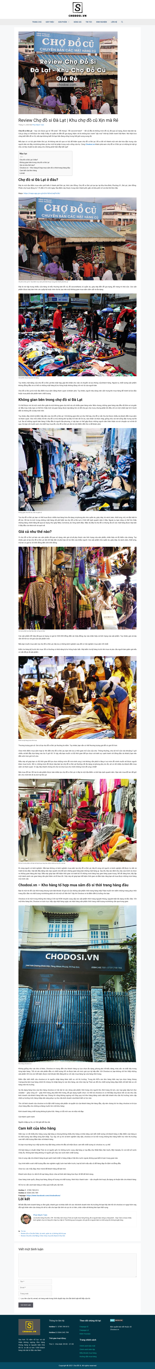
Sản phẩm (62, 22)
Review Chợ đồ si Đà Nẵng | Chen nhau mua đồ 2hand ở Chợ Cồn (43, 1236)
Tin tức (89, 22)
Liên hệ (114, 22)
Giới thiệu (50, 22)
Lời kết (22, 173)
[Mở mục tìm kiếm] (122, 22)
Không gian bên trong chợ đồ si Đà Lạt (34, 162)
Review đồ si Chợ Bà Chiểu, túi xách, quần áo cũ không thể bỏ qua (43, 1233)
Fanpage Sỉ (84, 1327)
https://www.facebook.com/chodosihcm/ (43, 1195)
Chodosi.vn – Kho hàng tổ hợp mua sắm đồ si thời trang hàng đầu (45, 168)
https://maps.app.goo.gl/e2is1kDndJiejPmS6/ (42, 193)
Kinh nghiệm (101, 22)
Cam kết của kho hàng (28, 171)
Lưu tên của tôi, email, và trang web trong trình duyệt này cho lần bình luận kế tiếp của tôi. (56, 1298)
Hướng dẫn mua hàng (88, 1356)
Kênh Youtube (85, 1334)
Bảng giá (77, 22)
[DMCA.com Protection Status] (116, 1321)
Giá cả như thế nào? (27, 165)
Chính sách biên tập (87, 1349)
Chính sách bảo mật (87, 1346)
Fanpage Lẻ (84, 1330)
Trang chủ (36, 22)
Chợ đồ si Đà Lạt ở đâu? (29, 160)
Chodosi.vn (90, 144)
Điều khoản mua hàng (88, 1353)
